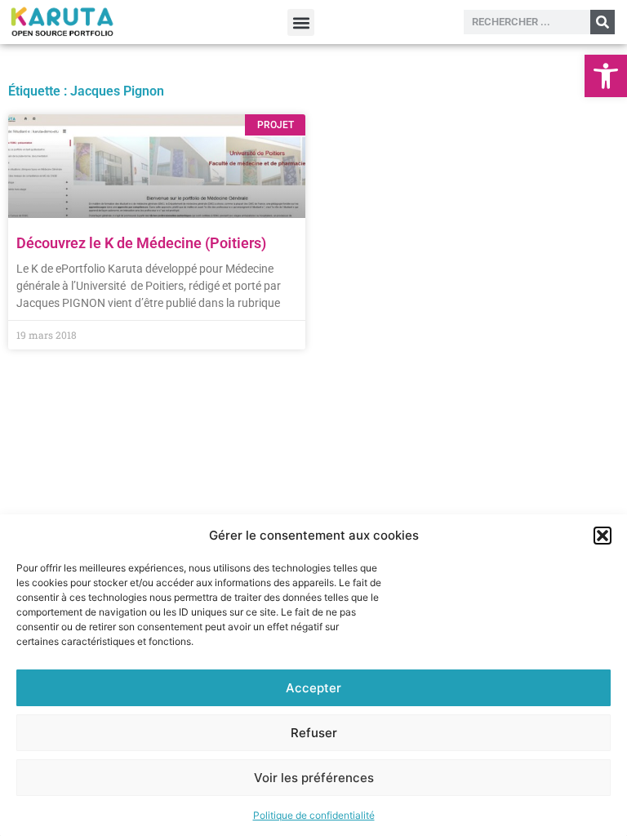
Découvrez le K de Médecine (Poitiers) (141, 242)
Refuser (314, 732)
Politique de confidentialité (314, 815)
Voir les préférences (314, 777)
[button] (606, 76)
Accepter (313, 688)
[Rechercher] (602, 22)
